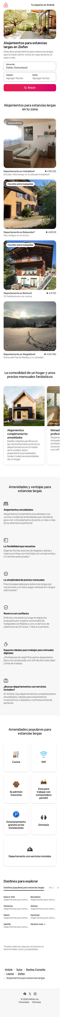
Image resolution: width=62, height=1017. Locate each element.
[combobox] (30, 68)
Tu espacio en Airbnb (42, 5)
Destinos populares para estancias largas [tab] (24, 887)
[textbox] (16, 78)
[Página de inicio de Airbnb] (6, 5)
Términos (36, 1002)
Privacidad (24, 1002)
